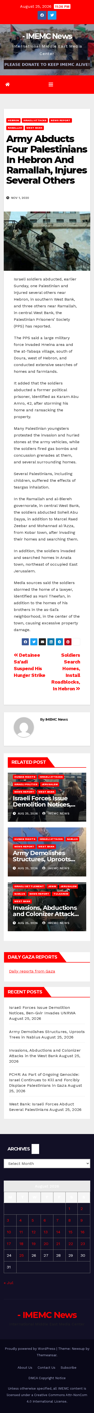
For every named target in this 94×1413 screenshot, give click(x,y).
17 (9, 1243)
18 (21, 1243)
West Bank (34, 127)
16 (82, 1232)
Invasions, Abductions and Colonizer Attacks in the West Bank (45, 914)
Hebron (13, 120)
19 (34, 1243)
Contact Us (46, 1367)
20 (46, 1243)
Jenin (52, 886)
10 (9, 1232)
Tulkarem (60, 893)
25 (21, 1255)
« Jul (8, 1282)
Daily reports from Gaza (32, 971)
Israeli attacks (34, 120)
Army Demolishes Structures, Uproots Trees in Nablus (41, 859)
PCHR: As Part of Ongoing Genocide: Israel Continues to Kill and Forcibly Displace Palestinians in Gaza (44, 1080)
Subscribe (68, 1367)
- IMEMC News (47, 36)
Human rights (24, 776)
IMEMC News (56, 719)
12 (34, 1232)
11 (21, 1232)
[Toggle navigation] (50, 84)
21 (58, 1243)
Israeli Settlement (29, 886)
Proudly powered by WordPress (30, 1349)
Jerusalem (50, 784)
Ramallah (15, 127)
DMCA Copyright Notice (47, 1378)
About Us (25, 1367)
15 (70, 1232)
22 (70, 1243)
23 (82, 1243)
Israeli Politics (25, 784)
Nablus (72, 839)
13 (46, 1232)
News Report (60, 120)
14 (58, 1232)
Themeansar (46, 1355)
